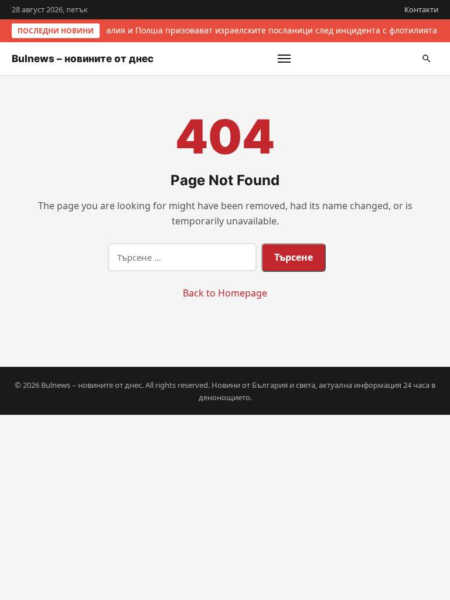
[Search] (426, 58)
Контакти (421, 9)
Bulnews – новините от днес (83, 58)
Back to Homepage (225, 293)
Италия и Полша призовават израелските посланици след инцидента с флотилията (266, 30)
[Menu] (284, 58)
